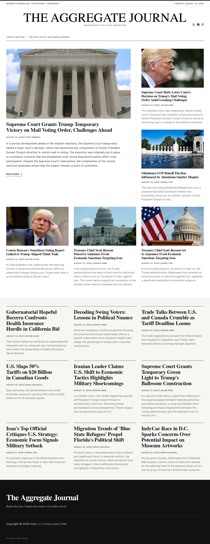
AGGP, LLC (36, 524)
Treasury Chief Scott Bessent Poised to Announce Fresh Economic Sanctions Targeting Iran (98, 254)
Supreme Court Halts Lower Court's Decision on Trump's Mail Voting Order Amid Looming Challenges (166, 96)
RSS (64, 524)
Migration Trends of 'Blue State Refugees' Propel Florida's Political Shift (102, 433)
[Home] (105, 17)
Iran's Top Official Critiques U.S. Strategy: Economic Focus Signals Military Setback (32, 436)
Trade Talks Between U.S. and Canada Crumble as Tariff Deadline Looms (169, 317)
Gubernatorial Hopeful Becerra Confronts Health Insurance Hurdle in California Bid (33, 320)
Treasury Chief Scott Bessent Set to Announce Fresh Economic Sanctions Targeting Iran (163, 254)
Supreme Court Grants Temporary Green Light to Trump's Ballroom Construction (166, 374)
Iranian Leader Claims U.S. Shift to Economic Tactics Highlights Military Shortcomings (98, 374)
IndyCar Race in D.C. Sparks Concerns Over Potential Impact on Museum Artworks (165, 436)
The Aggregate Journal (42, 497)
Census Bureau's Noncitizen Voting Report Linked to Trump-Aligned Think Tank (35, 252)
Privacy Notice (52, 524)
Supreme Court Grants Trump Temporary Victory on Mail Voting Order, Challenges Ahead (59, 127)
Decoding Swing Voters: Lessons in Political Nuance (103, 314)
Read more (12, 174)
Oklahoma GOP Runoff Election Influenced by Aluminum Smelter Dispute (170, 175)
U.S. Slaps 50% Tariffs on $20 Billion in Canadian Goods (29, 371)
